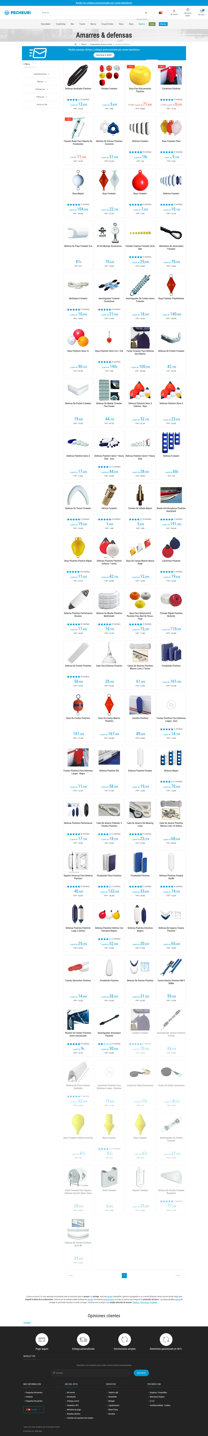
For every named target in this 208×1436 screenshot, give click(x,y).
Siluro (121, 24)
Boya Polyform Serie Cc (78, 351)
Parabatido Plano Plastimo (109, 875)
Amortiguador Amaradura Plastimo (109, 1034)
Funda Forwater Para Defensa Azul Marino (140, 352)
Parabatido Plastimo (171, 665)
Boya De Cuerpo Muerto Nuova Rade (140, 562)
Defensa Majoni (171, 770)
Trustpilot (27, 1322)
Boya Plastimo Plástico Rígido (78, 560)
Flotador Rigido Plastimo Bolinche (171, 614)
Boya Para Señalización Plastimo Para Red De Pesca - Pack (140, 616)
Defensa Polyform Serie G (78, 456)
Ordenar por (40, 89)
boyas (178, 1299)
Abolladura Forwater (78, 298)
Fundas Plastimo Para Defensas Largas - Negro (78, 772)
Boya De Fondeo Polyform (78, 718)
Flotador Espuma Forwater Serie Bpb (140, 247)
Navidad (111, 1414)
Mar (72, 24)
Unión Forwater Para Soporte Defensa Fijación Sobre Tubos (78, 1192)
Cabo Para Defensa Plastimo (109, 665)
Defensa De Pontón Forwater (171, 351)
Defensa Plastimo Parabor (140, 770)
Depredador (46, 24)
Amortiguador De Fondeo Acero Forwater (140, 300)
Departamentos (40, 74)
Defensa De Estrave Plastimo (140, 980)
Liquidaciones (113, 1405)
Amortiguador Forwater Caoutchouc (109, 300)
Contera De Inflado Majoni (140, 508)
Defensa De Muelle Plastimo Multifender (109, 614)
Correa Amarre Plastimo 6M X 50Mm (171, 982)
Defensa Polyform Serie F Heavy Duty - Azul (109, 457)
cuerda (90, 1299)
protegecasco (108, 1299)
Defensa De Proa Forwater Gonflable (78, 1087)
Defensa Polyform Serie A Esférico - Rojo (140, 405)
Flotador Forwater (109, 88)
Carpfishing (60, 24)
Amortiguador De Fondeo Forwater (171, 1139)
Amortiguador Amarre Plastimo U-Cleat (171, 1034)
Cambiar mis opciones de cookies (80, 1418)
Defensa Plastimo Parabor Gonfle (171, 877)
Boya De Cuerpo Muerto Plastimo (109, 719)
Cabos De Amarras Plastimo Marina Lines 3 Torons (140, 667)
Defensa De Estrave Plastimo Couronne (109, 142)
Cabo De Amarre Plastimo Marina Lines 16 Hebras (171, 824)
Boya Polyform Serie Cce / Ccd (109, 351)
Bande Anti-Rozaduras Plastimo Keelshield (171, 509)
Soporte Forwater (140, 1190)
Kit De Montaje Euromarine (109, 246)
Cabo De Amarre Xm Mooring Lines (140, 824)
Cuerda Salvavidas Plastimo (78, 980)
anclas (109, 1296)
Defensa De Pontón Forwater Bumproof (171, 1192)
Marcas (163, 24)
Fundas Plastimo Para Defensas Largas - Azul (171, 719)
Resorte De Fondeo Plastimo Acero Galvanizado (78, 1034)
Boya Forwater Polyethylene (171, 298)
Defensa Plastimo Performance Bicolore (78, 614)
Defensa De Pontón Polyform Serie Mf (78, 1244)
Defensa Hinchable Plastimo (78, 88)
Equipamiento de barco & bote (101, 44)
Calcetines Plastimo (171, 88)
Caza (152, 24)
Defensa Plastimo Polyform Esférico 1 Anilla (109, 562)
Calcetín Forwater (140, 1033)
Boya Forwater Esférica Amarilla (78, 1137)
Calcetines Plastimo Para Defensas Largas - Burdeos (109, 1087)
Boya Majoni (78, 193)
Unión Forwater (109, 1190)
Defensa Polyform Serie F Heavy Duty (140, 457)
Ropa (131, 24)
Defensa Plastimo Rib (109, 770)
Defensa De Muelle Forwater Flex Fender (109, 405)
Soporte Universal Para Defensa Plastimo (78, 877)
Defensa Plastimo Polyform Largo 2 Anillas (78, 929)
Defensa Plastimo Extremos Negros (140, 929)
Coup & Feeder (107, 24)
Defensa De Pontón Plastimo (78, 665)
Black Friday (113, 1409)
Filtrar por (40, 97)
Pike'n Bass (144, 1302)
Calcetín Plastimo (140, 718)
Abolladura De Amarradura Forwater (171, 247)
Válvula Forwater (109, 508)
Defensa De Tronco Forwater (78, 508)
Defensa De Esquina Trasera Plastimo (171, 929)
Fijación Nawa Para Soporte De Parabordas (78, 142)
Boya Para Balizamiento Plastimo (140, 90)
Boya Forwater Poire (171, 141)
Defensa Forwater (140, 141)
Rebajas (111, 1401)
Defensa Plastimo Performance (78, 823)
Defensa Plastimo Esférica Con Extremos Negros (109, 929)
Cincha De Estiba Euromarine (140, 1085)
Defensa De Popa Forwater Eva (78, 246)
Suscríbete (141, 1373)
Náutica (142, 24)
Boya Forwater (109, 193)
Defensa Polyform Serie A (171, 403)
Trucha (82, 24)
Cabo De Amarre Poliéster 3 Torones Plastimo (109, 824)
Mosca (93, 24)
